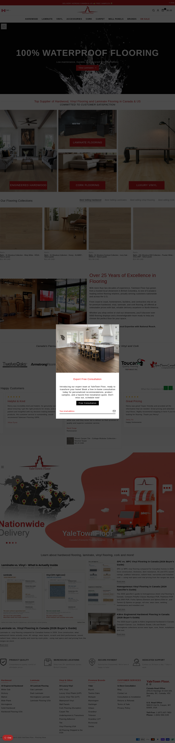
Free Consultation (87, 403)
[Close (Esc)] (116, 327)
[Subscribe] (111, 411)
